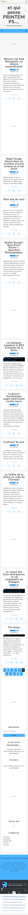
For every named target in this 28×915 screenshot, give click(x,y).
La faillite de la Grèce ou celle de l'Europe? (14, 477)
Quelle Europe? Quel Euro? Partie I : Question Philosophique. (14, 247)
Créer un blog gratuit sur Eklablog (8, 864)
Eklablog (25, 858)
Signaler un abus (3, 866)
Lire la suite (14, 94)
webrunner (17, 751)
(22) (6, 839)
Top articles (18, 864)
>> (21, 674)
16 (14, 674)
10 (12, 670)
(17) (5, 843)
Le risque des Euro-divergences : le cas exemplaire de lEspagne (14, 577)
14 (7, 674)
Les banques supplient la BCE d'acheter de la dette (14, 347)
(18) (7, 841)
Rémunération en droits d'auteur (19, 866)
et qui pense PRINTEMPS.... (14, 14)
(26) (6, 837)
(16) (6, 845)
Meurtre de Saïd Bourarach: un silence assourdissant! (14, 63)
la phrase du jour (14, 442)
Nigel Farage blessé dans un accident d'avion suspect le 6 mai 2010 (14, 164)
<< (5, 670)
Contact (24, 864)
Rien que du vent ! (14, 200)
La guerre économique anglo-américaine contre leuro (14, 398)
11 (15, 670)
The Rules (14, 627)
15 (10, 674)
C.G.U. (10, 866)
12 (19, 670)
